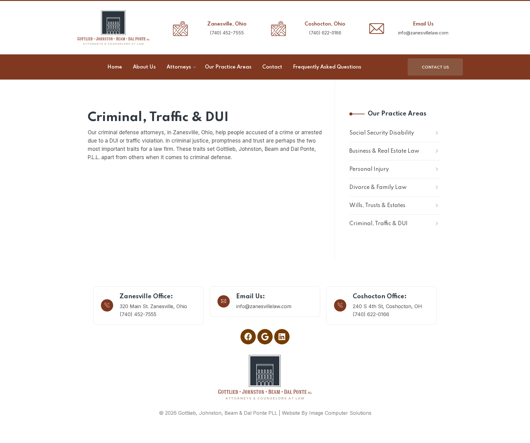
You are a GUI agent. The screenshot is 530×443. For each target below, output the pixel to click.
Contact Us (435, 67)
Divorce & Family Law (378, 187)
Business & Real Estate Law (384, 151)
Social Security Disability (381, 133)
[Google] (265, 336)
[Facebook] (248, 336)
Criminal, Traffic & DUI (378, 223)
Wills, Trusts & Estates (377, 205)
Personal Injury (369, 169)
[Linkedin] (282, 336)
